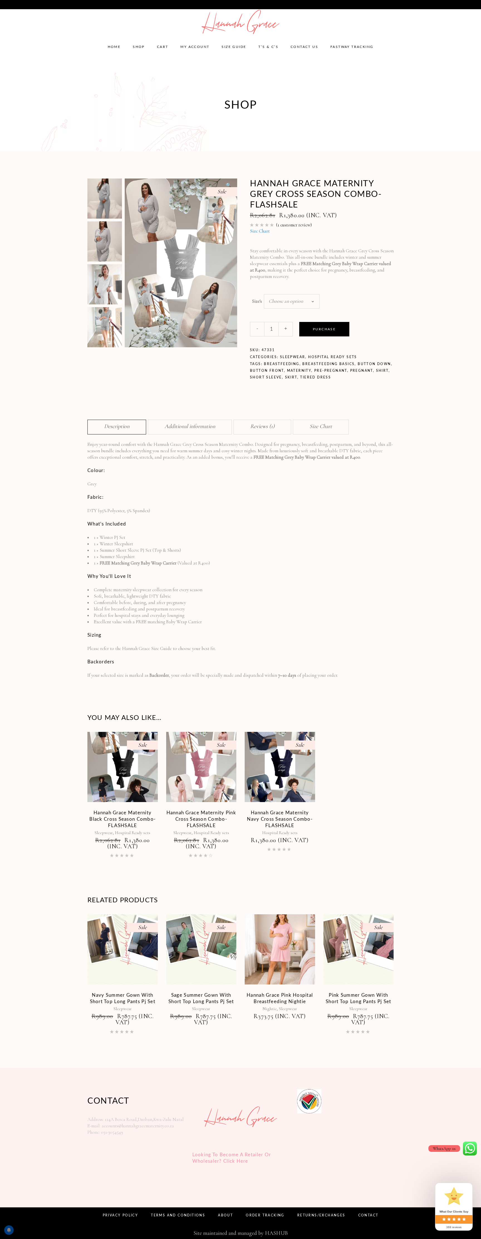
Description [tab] (116, 426)
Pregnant (361, 370)
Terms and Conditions (178, 1215)
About (225, 1215)
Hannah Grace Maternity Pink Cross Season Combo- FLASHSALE (201, 819)
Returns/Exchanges (321, 1215)
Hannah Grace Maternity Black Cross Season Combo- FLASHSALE (122, 819)
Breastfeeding (281, 364)
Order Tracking (265, 1215)
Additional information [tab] (190, 426)
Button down (374, 364)
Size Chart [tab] (321, 426)
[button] (228, 185)
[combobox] (292, 301)
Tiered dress (315, 377)
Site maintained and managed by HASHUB (240, 1233)
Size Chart (260, 231)
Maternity (299, 370)
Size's (257, 301)
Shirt (382, 370)
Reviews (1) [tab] (262, 426)
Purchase (324, 329)
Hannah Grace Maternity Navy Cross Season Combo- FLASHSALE (280, 819)
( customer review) (294, 225)
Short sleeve (266, 377)
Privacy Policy (120, 1215)
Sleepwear (292, 357)
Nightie (269, 1008)
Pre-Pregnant (330, 370)
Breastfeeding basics (328, 364)
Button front (267, 370)
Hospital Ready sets (332, 357)
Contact (368, 1215)
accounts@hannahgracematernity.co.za (48, 4)
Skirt (291, 377)
